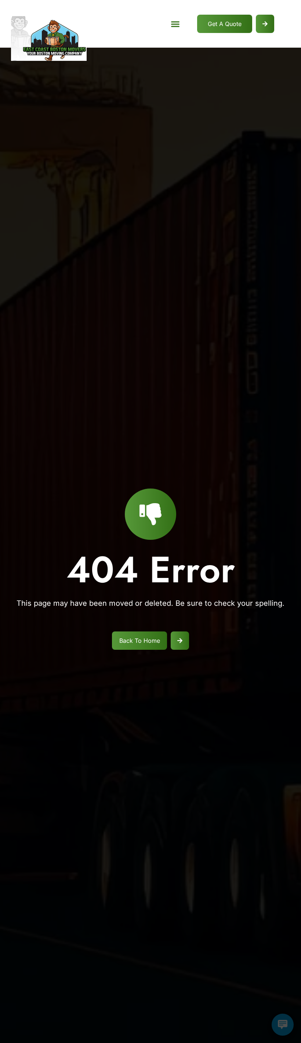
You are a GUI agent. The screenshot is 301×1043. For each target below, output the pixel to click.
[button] (175, 24)
